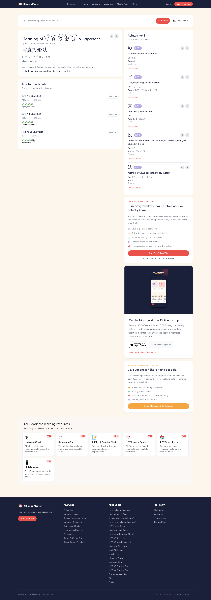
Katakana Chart (116, 562)
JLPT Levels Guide (117, 526)
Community (69, 534)
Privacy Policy (160, 522)
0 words (25, 136)
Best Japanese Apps (118, 514)
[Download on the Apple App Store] (138, 345)
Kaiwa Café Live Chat (73, 538)
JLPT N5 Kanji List (117, 538)
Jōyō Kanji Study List (32, 131)
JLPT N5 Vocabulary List (120, 542)
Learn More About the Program (158, 406)
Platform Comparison (118, 574)
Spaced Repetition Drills (75, 518)
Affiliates (158, 514)
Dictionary (108, 4)
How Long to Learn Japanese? (122, 522)
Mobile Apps (122, 4)
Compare (96, 4)
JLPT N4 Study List (31, 114)
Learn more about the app (141, 352)
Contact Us (159, 510)
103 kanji (37, 100)
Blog (134, 4)
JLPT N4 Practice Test (119, 570)
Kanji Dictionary (116, 550)
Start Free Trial (183, 4)
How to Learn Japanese (119, 510)
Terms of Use (160, 518)
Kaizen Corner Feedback (75, 542)
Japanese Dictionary (73, 522)
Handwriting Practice (73, 530)
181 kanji (37, 118)
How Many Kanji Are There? (121, 534)
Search (164, 20)
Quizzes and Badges (73, 526)
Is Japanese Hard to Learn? (121, 518)
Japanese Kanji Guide (118, 530)
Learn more (133, 68)
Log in (169, 4)
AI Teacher (68, 510)
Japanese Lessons (72, 514)
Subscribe (113, 96)
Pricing (85, 4)
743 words (26, 100)
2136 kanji (36, 136)
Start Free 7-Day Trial (159, 253)
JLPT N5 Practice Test (119, 566)
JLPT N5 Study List (31, 96)
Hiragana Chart (116, 558)
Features (71, 4)
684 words (26, 118)
